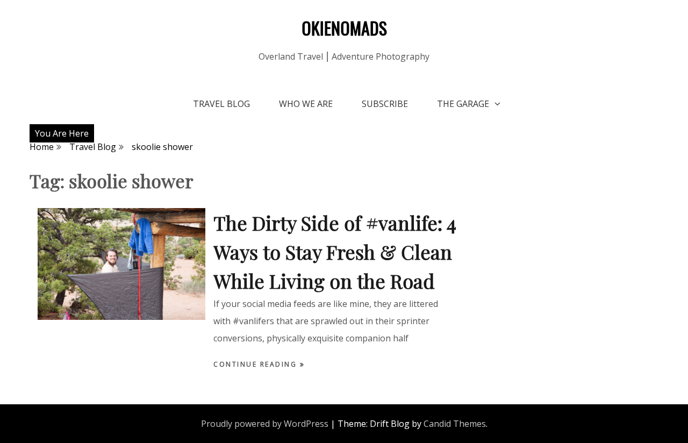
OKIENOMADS (344, 27)
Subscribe (385, 104)
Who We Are (306, 104)
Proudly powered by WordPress (264, 424)
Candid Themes (455, 424)
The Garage (463, 104)
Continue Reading (256, 364)
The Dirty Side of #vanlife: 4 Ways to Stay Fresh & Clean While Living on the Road (334, 252)
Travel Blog (221, 104)
